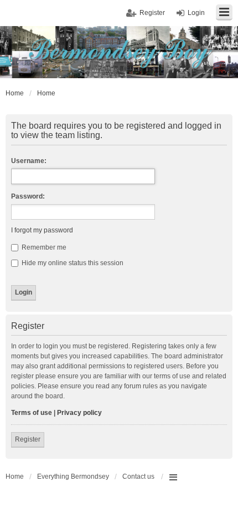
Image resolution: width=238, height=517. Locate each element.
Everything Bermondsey (73, 476)
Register (27, 439)
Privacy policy (79, 413)
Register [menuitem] (152, 13)
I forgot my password (42, 230)
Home (15, 476)
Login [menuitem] (196, 13)
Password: (28, 196)
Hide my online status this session (71, 263)
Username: (28, 161)
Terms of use (31, 413)
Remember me (43, 247)
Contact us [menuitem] (138, 476)
